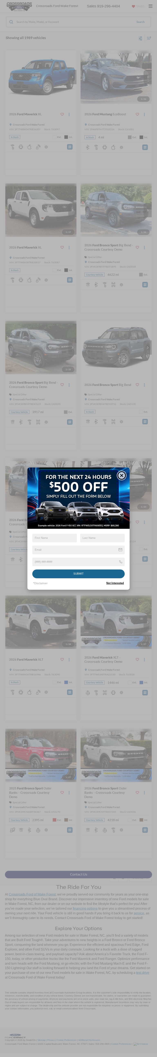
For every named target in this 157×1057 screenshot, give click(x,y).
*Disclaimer (40, 583)
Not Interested (115, 583)
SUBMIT (78, 573)
